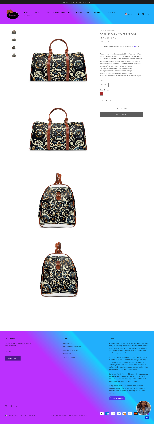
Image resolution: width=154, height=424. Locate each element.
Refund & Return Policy (71, 350)
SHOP (47, 12)
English (32, 415)
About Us (36, 12)
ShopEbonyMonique (108, 30)
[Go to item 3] (14, 47)
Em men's (98, 12)
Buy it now (121, 115)
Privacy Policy (67, 354)
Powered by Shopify (79, 415)
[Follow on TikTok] (17, 406)
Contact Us (111, 12)
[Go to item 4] (14, 55)
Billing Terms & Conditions (72, 347)
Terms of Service (69, 357)
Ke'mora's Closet (82, 12)
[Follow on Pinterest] (11, 406)
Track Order (29, 16)
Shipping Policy (68, 343)
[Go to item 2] (14, 40)
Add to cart (121, 108)
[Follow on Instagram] (6, 406)
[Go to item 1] (14, 32)
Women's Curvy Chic (62, 12)
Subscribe (12, 358)
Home (26, 12)
